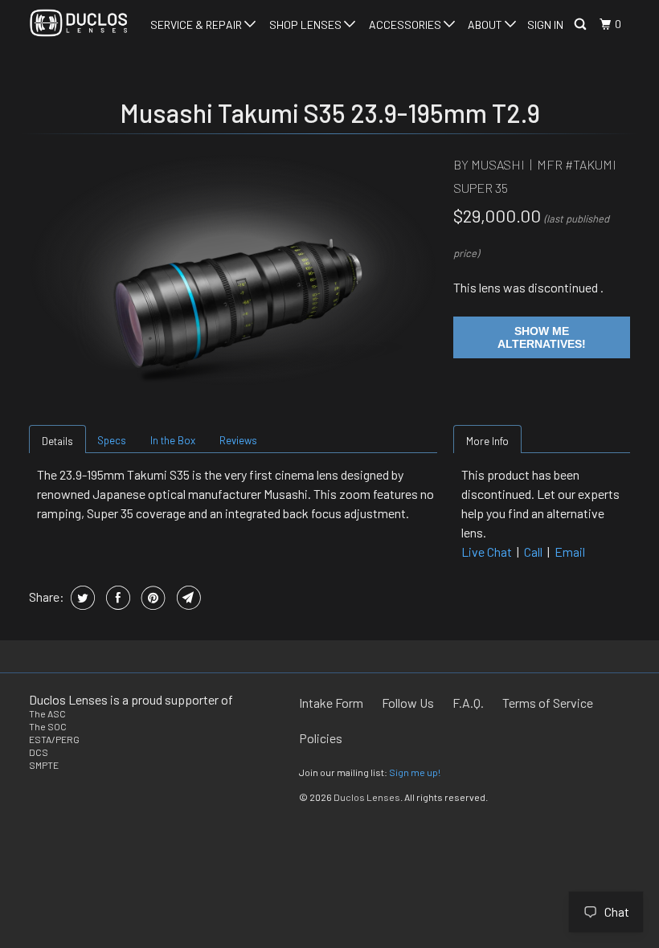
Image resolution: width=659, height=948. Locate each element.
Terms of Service (547, 702)
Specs (111, 440)
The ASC (47, 713)
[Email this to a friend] (187, 598)
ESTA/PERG (54, 739)
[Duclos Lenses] (79, 23)
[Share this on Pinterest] (151, 598)
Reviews (238, 440)
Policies (320, 738)
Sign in (545, 24)
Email (570, 551)
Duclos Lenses (367, 797)
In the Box (172, 440)
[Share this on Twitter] (81, 598)
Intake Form (331, 702)
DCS (38, 752)
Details (57, 441)
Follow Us (408, 702)
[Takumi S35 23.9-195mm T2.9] (233, 269)
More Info (487, 441)
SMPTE (44, 764)
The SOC (48, 726)
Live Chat (486, 551)
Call (533, 551)
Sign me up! (414, 772)
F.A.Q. (468, 702)
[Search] (581, 24)
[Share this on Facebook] (116, 598)
